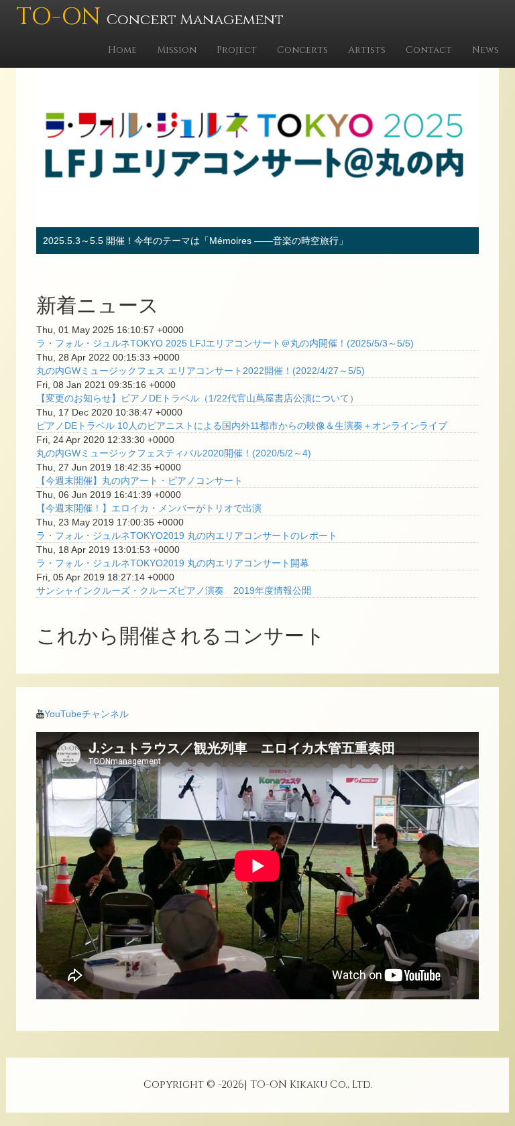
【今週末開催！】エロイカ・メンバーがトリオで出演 (149, 508)
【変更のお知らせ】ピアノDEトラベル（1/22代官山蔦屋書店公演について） (197, 398)
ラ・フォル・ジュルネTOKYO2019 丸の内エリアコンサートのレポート (186, 535)
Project (237, 50)
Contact (429, 50)
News (485, 50)
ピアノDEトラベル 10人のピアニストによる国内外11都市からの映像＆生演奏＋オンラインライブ (241, 425)
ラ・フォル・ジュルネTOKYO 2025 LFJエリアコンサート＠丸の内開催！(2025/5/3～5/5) (225, 343)
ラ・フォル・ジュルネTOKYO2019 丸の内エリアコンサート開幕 (172, 563)
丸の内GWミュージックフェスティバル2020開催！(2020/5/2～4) (173, 453)
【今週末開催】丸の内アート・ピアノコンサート (139, 480)
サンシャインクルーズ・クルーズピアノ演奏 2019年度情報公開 (173, 590)
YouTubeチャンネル (86, 713)
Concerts (302, 50)
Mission (176, 50)
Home (122, 50)
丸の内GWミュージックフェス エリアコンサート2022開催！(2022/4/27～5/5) (200, 370)
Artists (367, 50)
